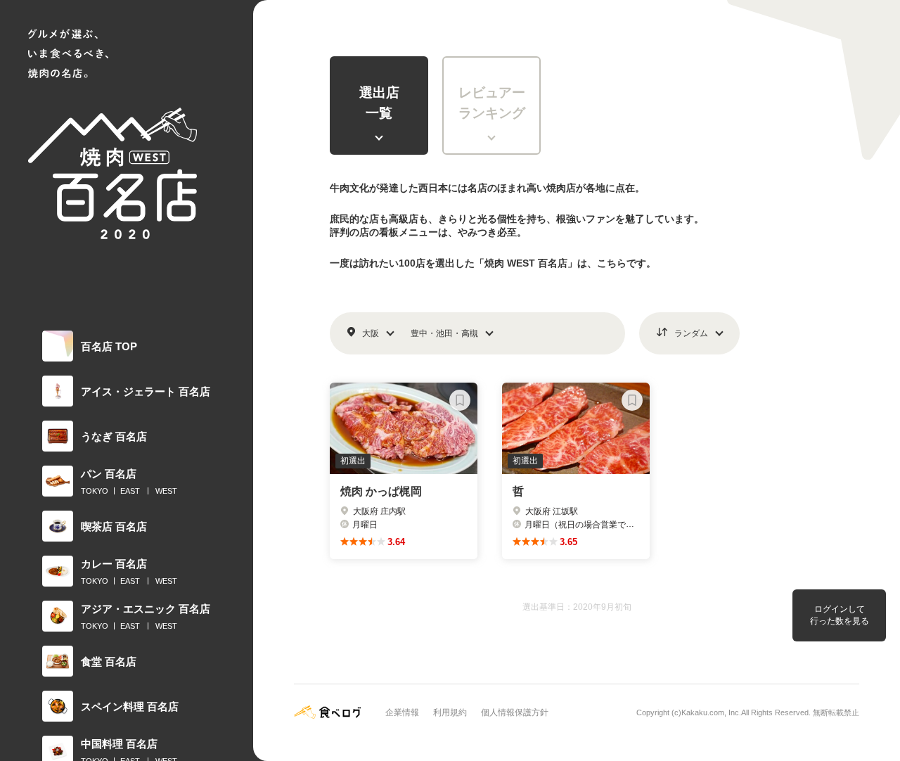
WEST (166, 491)
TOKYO (94, 491)
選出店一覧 (379, 102)
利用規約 (450, 712)
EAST (130, 491)
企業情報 (402, 712)
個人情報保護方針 (514, 712)
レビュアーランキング (491, 102)
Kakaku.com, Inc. (711, 712)
